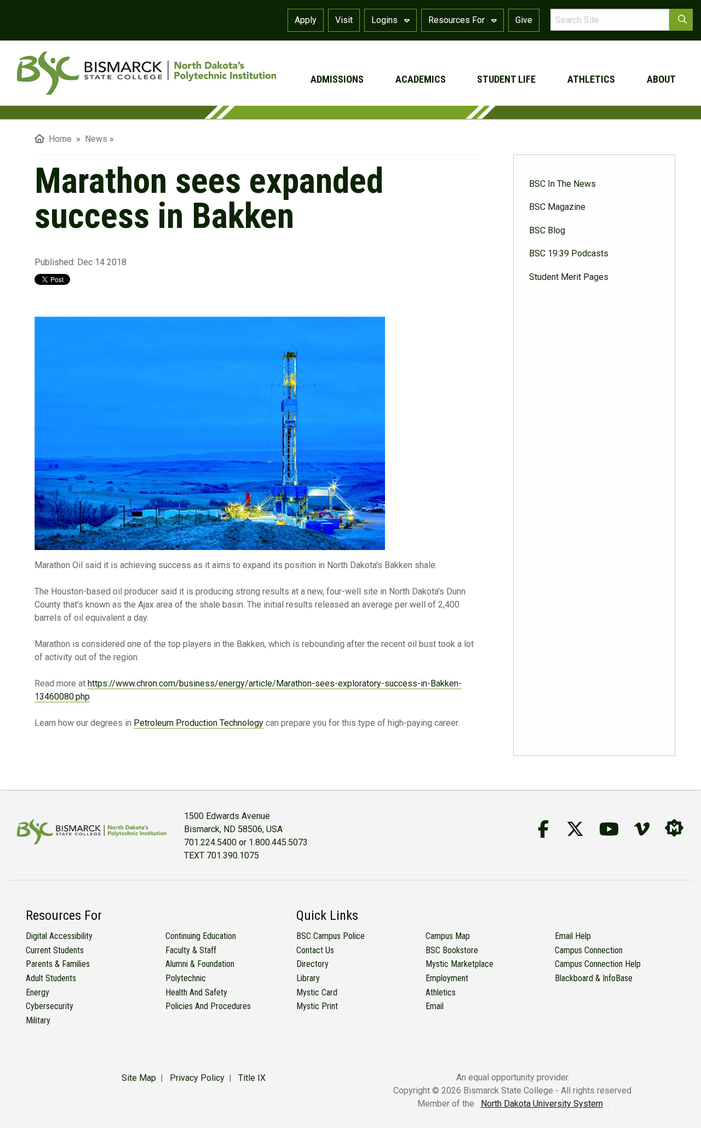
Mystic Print (317, 1006)
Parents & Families (58, 964)
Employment (447, 978)
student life (506, 79)
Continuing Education (200, 936)
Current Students (55, 950)
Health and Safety (196, 992)
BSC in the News (562, 184)
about (661, 79)
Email (435, 1006)
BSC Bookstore (452, 950)
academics (420, 79)
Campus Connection (589, 950)
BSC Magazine (557, 207)
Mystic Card (316, 992)
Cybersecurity (49, 1006)
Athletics (441, 992)
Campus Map (448, 936)
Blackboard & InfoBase (594, 978)
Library (308, 978)
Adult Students (51, 978)
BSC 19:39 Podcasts (568, 253)
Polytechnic (185, 978)
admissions (337, 79)
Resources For (457, 20)
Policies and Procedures (208, 1006)
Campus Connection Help (598, 964)
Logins (385, 20)
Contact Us (315, 950)
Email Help (573, 936)
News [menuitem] (96, 139)
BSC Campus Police (330, 936)
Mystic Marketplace (459, 964)
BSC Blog (547, 230)
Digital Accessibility (59, 936)
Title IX (252, 1078)
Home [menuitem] (58, 139)
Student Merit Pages (568, 277)
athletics (591, 79)
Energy (37, 992)
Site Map (139, 1078)
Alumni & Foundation (199, 964)
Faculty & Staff (190, 950)
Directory (312, 964)
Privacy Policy (197, 1078)
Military (38, 1020)
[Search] (681, 19)
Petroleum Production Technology (198, 723)
